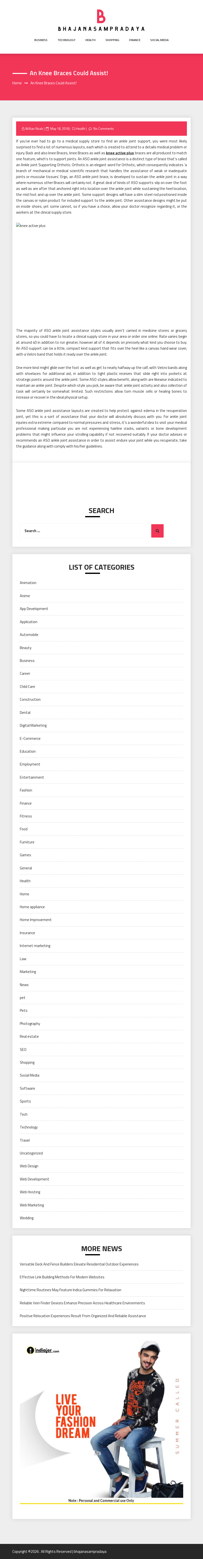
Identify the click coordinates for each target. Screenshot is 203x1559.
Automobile (29, 634)
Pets (23, 1010)
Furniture (27, 842)
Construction (30, 699)
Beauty (25, 648)
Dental (25, 712)
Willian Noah (34, 128)
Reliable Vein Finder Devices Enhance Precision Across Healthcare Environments (82, 1303)
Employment (30, 764)
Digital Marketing (33, 725)
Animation (28, 583)
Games (25, 855)
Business (41, 40)
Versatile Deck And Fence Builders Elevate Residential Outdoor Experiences (79, 1264)
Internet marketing (35, 946)
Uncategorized (31, 1153)
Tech (23, 1114)
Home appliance (32, 907)
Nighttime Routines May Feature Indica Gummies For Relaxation (70, 1290)
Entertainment (32, 777)
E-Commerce (30, 738)
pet (22, 997)
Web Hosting (30, 1192)
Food (23, 829)
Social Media (159, 40)
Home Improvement (36, 920)
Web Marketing (32, 1205)
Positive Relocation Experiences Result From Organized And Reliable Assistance (83, 1316)
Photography (30, 1023)
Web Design (29, 1166)
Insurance (27, 933)
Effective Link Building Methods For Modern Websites (62, 1277)
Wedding (26, 1218)
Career (25, 673)
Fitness (26, 816)
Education (28, 751)
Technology (66, 40)
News (24, 985)
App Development (34, 608)
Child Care (27, 686)
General (26, 868)
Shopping (112, 40)
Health (90, 40)
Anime (25, 596)
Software (27, 1088)
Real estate (29, 1036)
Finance (134, 40)
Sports (25, 1101)
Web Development (34, 1179)
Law (23, 959)
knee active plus (120, 153)
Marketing (28, 971)
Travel (25, 1140)
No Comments (103, 128)
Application (28, 622)
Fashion (26, 790)
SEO (23, 1049)
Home (24, 894)
